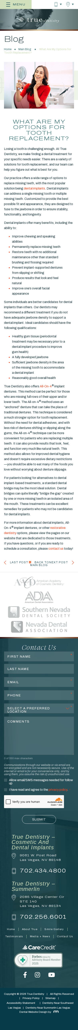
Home (8, 49)
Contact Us (65, 936)
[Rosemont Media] (55, 1011)
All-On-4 (46, 386)
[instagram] (37, 976)
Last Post (19, 562)
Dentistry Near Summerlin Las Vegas (48, 1007)
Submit (39, 819)
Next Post (58, 562)
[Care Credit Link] (39, 947)
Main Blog (24, 49)
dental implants (34, 188)
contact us (55, 548)
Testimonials (14, 936)
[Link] (39, 961)
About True (30, 929)
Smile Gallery (54, 929)
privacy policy (58, 789)
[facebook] (25, 976)
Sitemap (50, 998)
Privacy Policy (31, 998)
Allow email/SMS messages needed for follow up (41, 782)
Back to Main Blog (39, 564)
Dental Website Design (33, 1011)
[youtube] (51, 976)
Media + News (40, 936)
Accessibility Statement (21, 1002)
